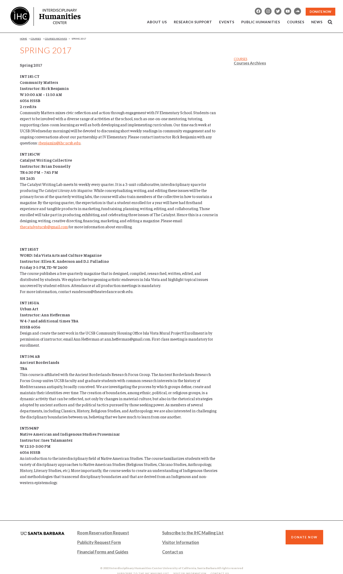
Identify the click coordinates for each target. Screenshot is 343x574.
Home (23, 38)
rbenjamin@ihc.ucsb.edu (59, 142)
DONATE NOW (320, 12)
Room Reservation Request (103, 532)
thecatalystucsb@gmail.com (44, 226)
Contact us (172, 551)
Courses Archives (56, 38)
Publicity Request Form (99, 542)
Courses (36, 38)
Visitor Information (180, 542)
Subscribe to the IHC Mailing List (193, 532)
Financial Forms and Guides (102, 551)
